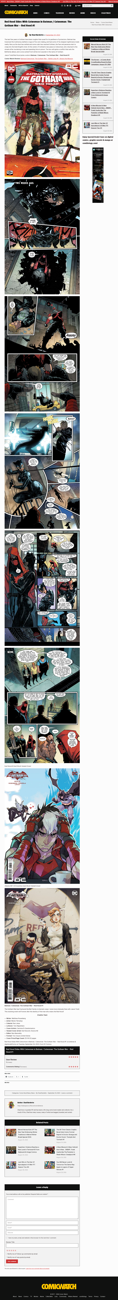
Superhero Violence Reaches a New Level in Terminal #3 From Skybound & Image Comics (28, 1149)
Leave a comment (66, 1093)
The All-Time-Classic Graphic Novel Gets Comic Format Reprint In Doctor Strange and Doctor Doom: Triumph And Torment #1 (67, 1134)
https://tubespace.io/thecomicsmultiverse (30, 1106)
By (41, 1093)
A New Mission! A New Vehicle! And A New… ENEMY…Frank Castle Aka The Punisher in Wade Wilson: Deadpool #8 (67, 1150)
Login (78, 5)
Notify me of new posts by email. (19, 1257)
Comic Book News (25, 1093)
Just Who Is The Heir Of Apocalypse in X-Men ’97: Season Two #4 (26, 1164)
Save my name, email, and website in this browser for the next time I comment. (32, 1238)
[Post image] (11, 1132)
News (33, 1093)
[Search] (111, 5)
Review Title (10, 1242)
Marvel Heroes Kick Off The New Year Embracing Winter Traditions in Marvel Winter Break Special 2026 (27, 1133)
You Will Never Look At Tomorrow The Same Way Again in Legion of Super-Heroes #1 (65, 1165)
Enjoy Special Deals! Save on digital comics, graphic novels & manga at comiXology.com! (98, 140)
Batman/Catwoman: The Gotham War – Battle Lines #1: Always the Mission (47, 59)
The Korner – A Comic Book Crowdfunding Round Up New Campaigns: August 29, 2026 (101, 62)
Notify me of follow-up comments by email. (23, 1254)
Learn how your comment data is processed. (38, 1268)
